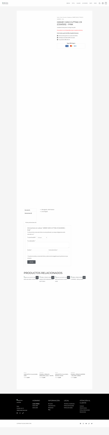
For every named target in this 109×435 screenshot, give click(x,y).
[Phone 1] (22, 413)
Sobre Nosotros (51, 405)
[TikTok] (89, 423)
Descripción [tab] (27, 210)
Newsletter (50, 407)
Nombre (29, 250)
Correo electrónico (53, 250)
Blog (49, 409)
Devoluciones (83, 412)
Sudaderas (69, 17)
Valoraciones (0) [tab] (28, 213)
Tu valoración (31, 241)
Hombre (65, 17)
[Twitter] (91, 423)
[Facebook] (80, 423)
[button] (100, 3)
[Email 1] (17, 413)
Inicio (58, 17)
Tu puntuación (31, 237)
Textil (61, 17)
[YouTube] (86, 423)
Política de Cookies (68, 407)
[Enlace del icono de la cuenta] (103, 3)
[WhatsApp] (20, 413)
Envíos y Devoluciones (85, 410)
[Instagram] (83, 423)
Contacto (82, 406)
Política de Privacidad (69, 405)
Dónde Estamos (83, 408)
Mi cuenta (50, 403)
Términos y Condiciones (69, 403)
